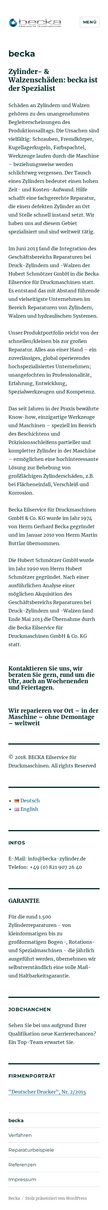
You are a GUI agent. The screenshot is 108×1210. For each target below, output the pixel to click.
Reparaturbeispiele (31, 1150)
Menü (89, 22)
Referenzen (22, 1165)
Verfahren (20, 1135)
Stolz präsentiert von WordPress (56, 1198)
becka (16, 1120)
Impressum (22, 1179)
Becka (14, 1198)
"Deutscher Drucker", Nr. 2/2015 (47, 1092)
